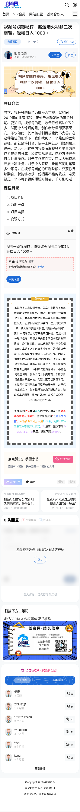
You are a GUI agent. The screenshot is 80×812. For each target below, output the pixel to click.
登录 (40, 560)
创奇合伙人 (55, 14)
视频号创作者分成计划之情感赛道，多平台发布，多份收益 (19, 503)
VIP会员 (19, 14)
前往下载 (69, 41)
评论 (41, 267)
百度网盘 (14, 279)
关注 (56, 55)
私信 (70, 55)
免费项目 (12, 41)
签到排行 (40, 768)
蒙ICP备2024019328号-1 (40, 788)
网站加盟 (36, 14)
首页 (6, 14)
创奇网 (51, 782)
